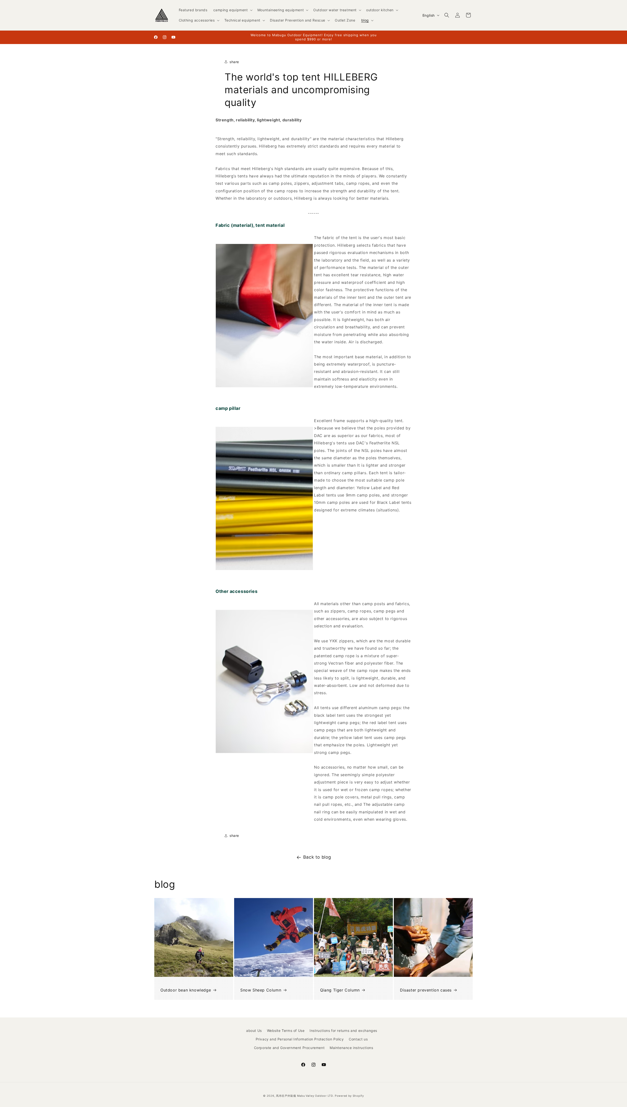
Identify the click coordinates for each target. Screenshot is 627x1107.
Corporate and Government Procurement (289, 1048)
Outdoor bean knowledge (185, 990)
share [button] (234, 62)
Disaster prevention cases (426, 990)
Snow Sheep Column (260, 990)
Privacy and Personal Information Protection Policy (300, 1039)
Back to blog (317, 857)
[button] (232, 10)
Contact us (358, 1039)
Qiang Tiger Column (340, 990)
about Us (254, 1030)
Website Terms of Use (286, 1030)
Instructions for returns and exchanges (343, 1030)
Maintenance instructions (351, 1048)
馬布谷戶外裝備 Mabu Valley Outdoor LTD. (305, 1095)
